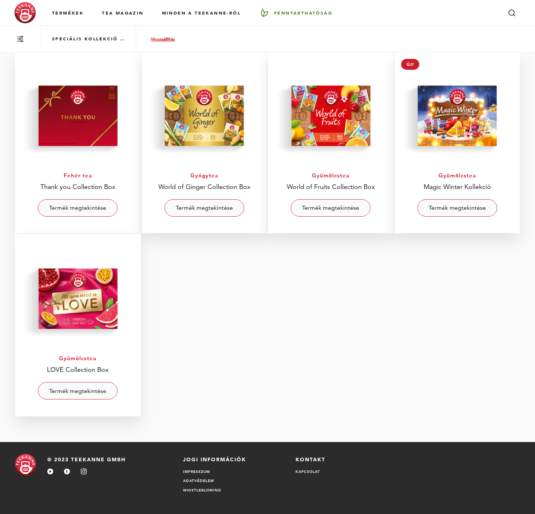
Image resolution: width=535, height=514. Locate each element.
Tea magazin (122, 13)
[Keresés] (512, 12)
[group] (88, 39)
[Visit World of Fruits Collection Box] (330, 142)
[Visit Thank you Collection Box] (77, 142)
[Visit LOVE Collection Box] (77, 325)
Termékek (68, 13)
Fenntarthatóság (303, 13)
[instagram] (83, 472)
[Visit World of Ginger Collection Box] (204, 142)
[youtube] (50, 472)
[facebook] (67, 472)
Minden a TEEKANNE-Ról (201, 13)
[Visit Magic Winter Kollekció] (457, 142)
